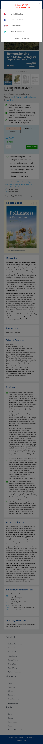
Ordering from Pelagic (21, 38)
